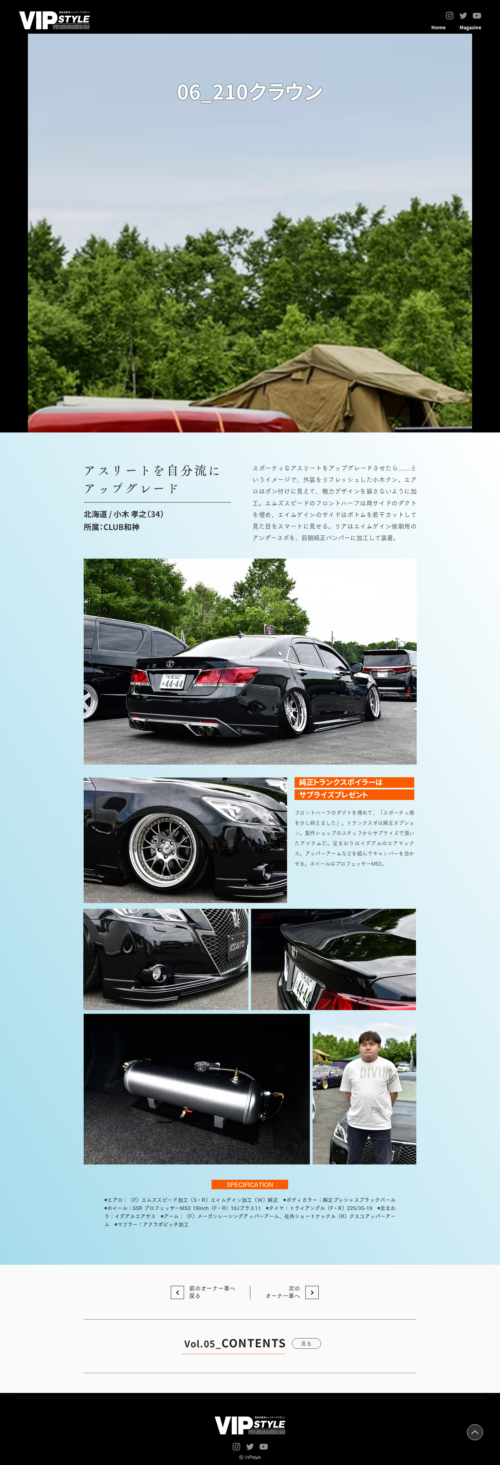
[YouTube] (477, 16)
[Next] (312, 1292)
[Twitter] (463, 16)
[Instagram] (450, 16)
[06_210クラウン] (177, 1292)
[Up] (475, 1432)
